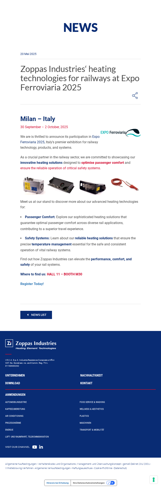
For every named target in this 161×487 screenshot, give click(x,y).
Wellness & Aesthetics (92, 409)
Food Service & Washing (92, 402)
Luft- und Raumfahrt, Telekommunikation (27, 436)
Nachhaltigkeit (91, 375)
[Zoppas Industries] (28, 8)
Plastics (84, 416)
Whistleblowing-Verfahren (19, 468)
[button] (36, 315)
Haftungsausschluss (82, 468)
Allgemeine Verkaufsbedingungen (52, 468)
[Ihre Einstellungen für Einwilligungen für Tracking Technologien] (154, 480)
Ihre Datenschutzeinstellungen (89, 483)
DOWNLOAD (12, 383)
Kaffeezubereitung (15, 409)
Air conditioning (14, 416)
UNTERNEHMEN (15, 375)
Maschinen (85, 423)
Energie (9, 429)
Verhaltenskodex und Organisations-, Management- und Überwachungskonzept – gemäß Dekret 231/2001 (94, 463)
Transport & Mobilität (92, 429)
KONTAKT (86, 383)
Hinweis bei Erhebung (58, 483)
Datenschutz (120, 468)
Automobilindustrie (16, 402)
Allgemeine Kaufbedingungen (20, 463)
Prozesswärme (13, 423)
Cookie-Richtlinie (103, 468)
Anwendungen (15, 395)
